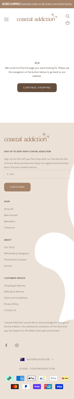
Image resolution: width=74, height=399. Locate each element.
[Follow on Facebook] (6, 345)
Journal (8, 266)
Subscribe (17, 187)
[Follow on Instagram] (17, 345)
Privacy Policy (11, 304)
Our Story (9, 247)
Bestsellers (9, 221)
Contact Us (10, 310)
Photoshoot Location (15, 259)
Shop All (8, 209)
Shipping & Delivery (14, 285)
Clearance (9, 227)
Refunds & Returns (14, 291)
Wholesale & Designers (16, 253)
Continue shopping (37, 87)
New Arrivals (11, 215)
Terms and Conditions (16, 298)
